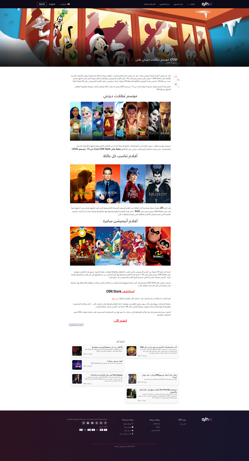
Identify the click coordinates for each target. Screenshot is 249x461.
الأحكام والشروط (152, 444)
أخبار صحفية (105, 444)
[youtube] (92, 423)
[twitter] (83, 423)
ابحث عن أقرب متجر (125, 433)
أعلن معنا (183, 423)
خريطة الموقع (96, 444)
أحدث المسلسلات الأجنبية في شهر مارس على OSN (158, 347)
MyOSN (42, 4)
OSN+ (158, 427)
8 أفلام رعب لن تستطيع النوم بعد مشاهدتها (107, 347)
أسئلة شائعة (127, 423)
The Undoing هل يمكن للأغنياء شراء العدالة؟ (106, 375)
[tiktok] (96, 423)
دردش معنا (127, 430)
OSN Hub (156, 423)
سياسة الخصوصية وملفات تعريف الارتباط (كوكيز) (131, 444)
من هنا (115, 298)
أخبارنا (113, 444)
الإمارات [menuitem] (63, 4)
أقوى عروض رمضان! (114, 361)
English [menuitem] (52, 4)
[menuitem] (207, 4)
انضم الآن (120, 320)
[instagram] (101, 423)
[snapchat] (88, 423)
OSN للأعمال (155, 430)
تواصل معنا (128, 427)
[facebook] (105, 423)
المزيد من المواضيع (76, 324)
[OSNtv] (207, 419)
